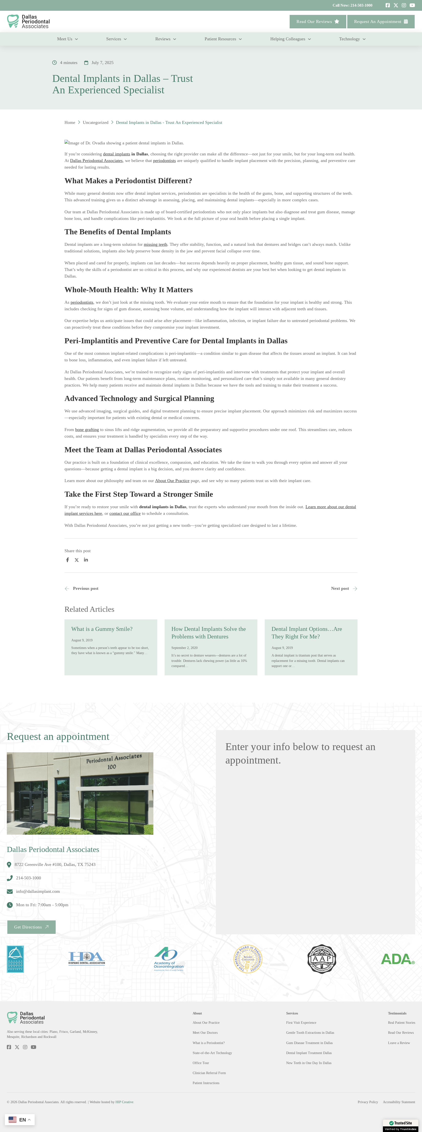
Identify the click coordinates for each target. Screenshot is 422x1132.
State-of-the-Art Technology (212, 1053)
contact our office (125, 513)
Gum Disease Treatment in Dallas (309, 1043)
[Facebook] (67, 560)
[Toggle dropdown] (76, 39)
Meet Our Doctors (205, 1033)
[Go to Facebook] (388, 5)
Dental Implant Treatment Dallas (309, 1053)
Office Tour (201, 1063)
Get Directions (28, 927)
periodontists (164, 160)
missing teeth (155, 244)
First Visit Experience (301, 1022)
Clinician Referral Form (209, 1073)
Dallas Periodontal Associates (96, 160)
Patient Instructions (206, 1083)
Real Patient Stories (401, 1022)
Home (69, 122)
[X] (77, 560)
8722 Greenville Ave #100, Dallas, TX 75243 (55, 864)
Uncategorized (95, 122)
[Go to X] (395, 5)
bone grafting (87, 429)
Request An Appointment (377, 21)
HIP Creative (124, 1102)
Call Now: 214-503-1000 (352, 5)
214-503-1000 (28, 877)
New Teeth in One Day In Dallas (308, 1063)
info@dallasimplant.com (38, 891)
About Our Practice (172, 480)
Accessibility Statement (399, 1102)
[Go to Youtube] (412, 5)
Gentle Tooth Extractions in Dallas (310, 1033)
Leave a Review (399, 1043)
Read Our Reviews (314, 21)
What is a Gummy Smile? (102, 629)
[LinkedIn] (86, 560)
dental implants (116, 153)
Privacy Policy (368, 1102)
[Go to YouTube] (33, 1047)
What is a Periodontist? (209, 1043)
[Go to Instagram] (404, 5)
